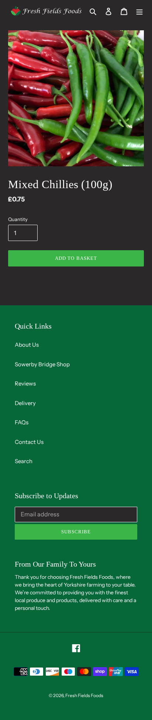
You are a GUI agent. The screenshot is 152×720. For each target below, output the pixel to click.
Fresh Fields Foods (84, 695)
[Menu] (139, 11)
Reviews (25, 383)
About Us (27, 344)
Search (23, 461)
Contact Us (29, 441)
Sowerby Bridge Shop (42, 364)
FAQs (21, 422)
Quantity (18, 219)
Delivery (25, 403)
